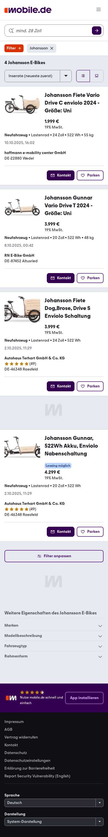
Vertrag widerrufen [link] (21, 737)
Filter (11, 48)
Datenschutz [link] (15, 753)
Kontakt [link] (11, 745)
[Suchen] (96, 30)
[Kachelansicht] (97, 76)
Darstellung (14, 814)
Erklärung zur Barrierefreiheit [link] (29, 768)
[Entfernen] (52, 48)
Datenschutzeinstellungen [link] (27, 760)
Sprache (12, 795)
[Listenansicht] (83, 76)
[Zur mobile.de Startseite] (28, 10)
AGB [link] (8, 729)
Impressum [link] (14, 722)
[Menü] (99, 10)
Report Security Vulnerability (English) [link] (37, 776)
